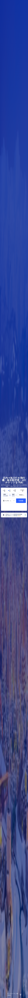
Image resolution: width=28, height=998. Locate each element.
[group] (6, 495)
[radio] (4, 490)
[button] (25, 2)
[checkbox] (23, 490)
